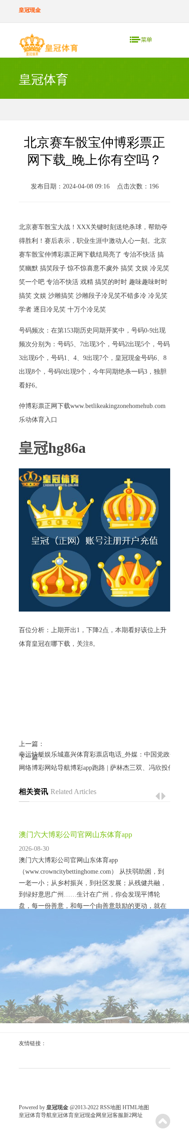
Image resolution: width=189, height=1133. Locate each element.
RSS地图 (110, 1107)
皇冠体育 (63, 1115)
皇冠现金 (128, 357)
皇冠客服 (112, 1115)
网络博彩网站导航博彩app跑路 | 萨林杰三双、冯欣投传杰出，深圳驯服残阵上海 (94, 767)
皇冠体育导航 (35, 1115)
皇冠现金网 (87, 1115)
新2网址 (133, 1115)
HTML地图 (135, 1107)
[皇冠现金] (48, 46)
